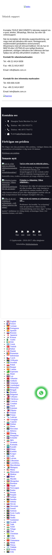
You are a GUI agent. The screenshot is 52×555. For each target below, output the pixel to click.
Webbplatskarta (32, 244)
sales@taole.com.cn (24, 134)
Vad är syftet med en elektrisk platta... (34, 164)
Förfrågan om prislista (10, 153)
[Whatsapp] (41, 392)
